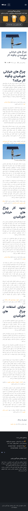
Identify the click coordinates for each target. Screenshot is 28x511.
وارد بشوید (13, 424)
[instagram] (4, 452)
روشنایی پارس (22, 62)
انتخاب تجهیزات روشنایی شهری (15, 382)
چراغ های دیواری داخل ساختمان (14, 202)
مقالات (7, 62)
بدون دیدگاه (13, 62)
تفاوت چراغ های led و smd (12, 300)
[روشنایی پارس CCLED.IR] (6, 5)
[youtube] (2, 452)
